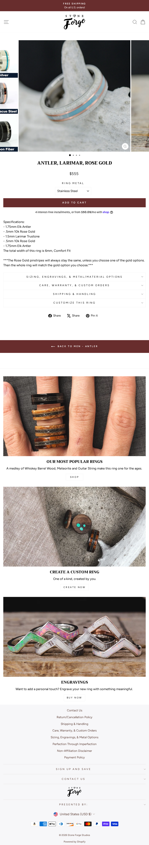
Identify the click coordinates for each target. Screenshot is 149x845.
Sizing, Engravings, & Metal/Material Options (74, 276)
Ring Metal (73, 183)
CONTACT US (73, 778)
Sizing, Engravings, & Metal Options (74, 737)
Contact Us (74, 710)
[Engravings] (74, 637)
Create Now (74, 587)
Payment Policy (74, 757)
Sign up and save (73, 769)
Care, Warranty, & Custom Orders (74, 285)
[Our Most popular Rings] (74, 416)
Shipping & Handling (74, 293)
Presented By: (73, 804)
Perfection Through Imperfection (75, 744)
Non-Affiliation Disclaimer (74, 751)
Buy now (74, 697)
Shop (74, 477)
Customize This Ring (74, 302)
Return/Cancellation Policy (74, 717)
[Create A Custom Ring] (74, 527)
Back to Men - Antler (77, 346)
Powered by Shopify (75, 841)
